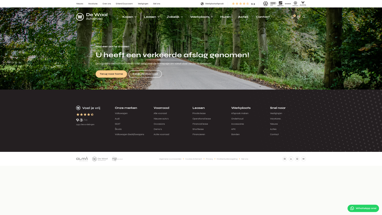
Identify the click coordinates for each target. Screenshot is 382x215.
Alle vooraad (160, 113)
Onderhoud (237, 118)
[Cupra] (303, 3)
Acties (273, 129)
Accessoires (237, 123)
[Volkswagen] (266, 3)
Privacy (209, 159)
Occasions (159, 123)
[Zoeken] (304, 16)
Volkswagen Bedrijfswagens (129, 134)
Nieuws (274, 123)
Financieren (198, 134)
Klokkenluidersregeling (227, 159)
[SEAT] (281, 3)
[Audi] (273, 3)
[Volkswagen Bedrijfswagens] (295, 3)
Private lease (199, 113)
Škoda (118, 129)
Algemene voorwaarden (170, 159)
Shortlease (198, 129)
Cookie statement (193, 159)
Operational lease (201, 118)
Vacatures (275, 118)
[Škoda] (288, 3)
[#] (284, 158)
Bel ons (244, 159)
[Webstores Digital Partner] (91, 17)
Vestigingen (276, 113)
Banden (235, 134)
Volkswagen (121, 113)
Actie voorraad (161, 134)
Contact (274, 134)
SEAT (117, 123)
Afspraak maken (239, 113)
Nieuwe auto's (161, 118)
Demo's (158, 129)
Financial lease (200, 123)
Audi (117, 118)
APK (233, 129)
